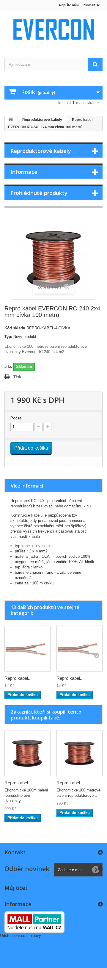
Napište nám (69, 5)
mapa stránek (88, 102)
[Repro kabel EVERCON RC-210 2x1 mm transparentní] (27, 648)
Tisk (17, 377)
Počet (15, 418)
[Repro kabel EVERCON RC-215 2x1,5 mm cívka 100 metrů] (27, 753)
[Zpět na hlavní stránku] (10, 120)
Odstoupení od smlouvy (20, 935)
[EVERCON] (53, 29)
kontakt (64, 102)
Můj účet (16, 887)
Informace (23, 171)
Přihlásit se (91, 5)
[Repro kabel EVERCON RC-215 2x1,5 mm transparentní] (79, 648)
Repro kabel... (18, 678)
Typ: (8, 336)
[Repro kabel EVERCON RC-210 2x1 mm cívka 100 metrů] (79, 753)
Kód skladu (14, 328)
